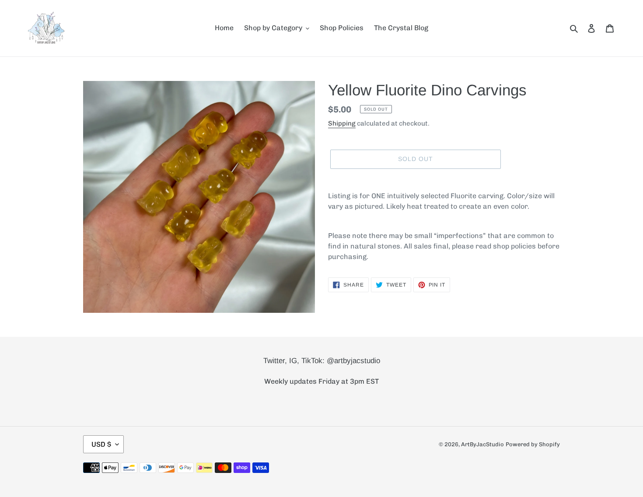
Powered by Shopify (533, 444)
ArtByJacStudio (482, 444)
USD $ (101, 444)
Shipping (342, 123)
